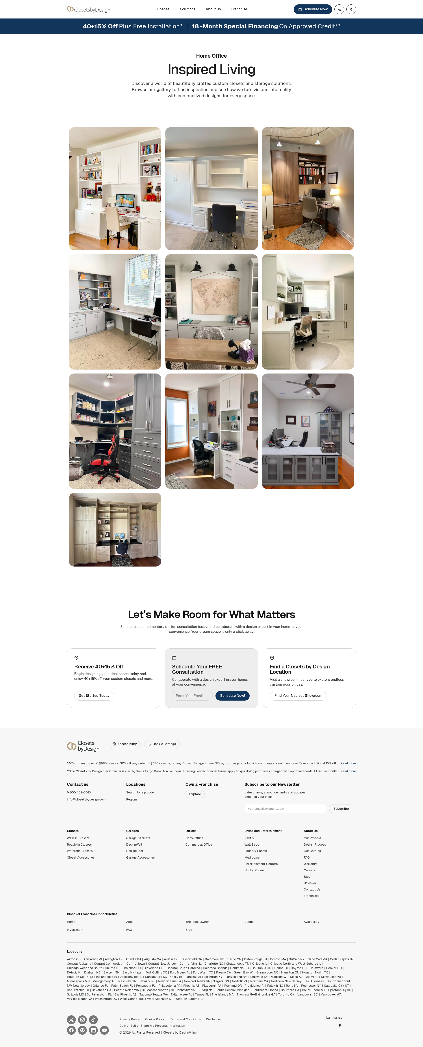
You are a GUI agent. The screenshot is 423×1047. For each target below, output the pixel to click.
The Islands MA (223, 994)
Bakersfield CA (191, 959)
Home (71, 922)
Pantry (249, 838)
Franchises (311, 896)
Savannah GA (101, 990)
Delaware (316, 968)
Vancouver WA (331, 994)
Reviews (310, 883)
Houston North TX (315, 972)
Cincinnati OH (131, 968)
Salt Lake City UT (336, 985)
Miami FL (311, 977)
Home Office (194, 838)
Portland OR (233, 985)
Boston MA (278, 959)
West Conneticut (132, 999)
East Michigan (132, 972)
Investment (75, 929)
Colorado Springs (215, 968)
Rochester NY (311, 985)
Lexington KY (213, 977)
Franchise (239, 9)
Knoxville (176, 977)
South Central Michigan (232, 990)
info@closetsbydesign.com (86, 799)
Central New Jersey (162, 963)
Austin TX (171, 959)
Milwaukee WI (331, 977)
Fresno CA (223, 972)
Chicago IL (259, 963)
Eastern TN (111, 972)
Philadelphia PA (169, 985)
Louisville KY (259, 977)
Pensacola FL (146, 985)
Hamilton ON (290, 972)
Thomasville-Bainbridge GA (256, 994)
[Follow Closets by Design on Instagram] (82, 1019)
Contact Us (312, 889)
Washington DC (106, 999)
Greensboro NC (267, 972)
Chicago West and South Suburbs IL (93, 968)
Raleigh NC (275, 985)
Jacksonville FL (131, 977)
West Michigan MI (160, 999)
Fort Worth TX (203, 972)
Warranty (310, 864)
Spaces (163, 9)
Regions (131, 799)
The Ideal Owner (197, 922)
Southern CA (290, 990)
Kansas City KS (156, 977)
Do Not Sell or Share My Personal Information (152, 1025)
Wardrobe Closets (80, 851)
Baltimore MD (214, 959)
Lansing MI (193, 977)
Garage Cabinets (138, 838)
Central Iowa (135, 963)
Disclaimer (213, 1019)
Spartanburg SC (339, 990)
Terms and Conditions (185, 1019)
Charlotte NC (213, 963)
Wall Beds (252, 844)
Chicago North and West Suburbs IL (295, 963)
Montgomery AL (104, 981)
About (130, 922)
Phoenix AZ (191, 985)
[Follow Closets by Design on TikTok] (93, 1019)
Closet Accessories (81, 857)
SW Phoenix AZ (125, 994)
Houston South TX (80, 977)
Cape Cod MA (317, 959)
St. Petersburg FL (99, 994)
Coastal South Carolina (183, 968)
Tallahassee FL (181, 994)
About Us (213, 9)
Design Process (315, 844)
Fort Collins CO (156, 972)
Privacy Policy (129, 1019)
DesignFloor (134, 851)
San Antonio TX (78, 990)
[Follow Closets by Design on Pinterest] (82, 1030)
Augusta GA (152, 959)
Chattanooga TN (237, 963)
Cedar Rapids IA (341, 959)
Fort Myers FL (180, 972)
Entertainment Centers (261, 864)
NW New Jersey (78, 985)
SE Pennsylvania (183, 990)
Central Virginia (191, 963)
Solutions (187, 9)
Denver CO (334, 968)
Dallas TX (281, 968)
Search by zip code (140, 792)
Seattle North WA (126, 990)
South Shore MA (313, 990)
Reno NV (292, 985)
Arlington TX (113, 959)
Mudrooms (252, 857)
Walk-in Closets (78, 838)
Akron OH (74, 959)
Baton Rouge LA (255, 959)
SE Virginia (205, 990)
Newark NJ (147, 981)
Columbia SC (239, 968)
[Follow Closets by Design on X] (71, 1019)
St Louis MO (75, 994)
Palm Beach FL (122, 985)
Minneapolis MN (78, 981)
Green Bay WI (244, 972)
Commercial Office (199, 844)
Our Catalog (312, 851)
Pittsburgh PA (211, 985)
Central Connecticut (109, 963)
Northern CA (259, 981)
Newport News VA (197, 981)
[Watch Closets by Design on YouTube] (104, 1030)
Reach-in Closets (79, 844)
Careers (309, 870)
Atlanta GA (133, 959)
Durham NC (92, 972)
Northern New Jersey (286, 981)
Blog (307, 876)
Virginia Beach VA (79, 999)
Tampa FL (202, 994)
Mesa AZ (296, 977)
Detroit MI (74, 972)
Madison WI (279, 977)
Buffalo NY (296, 959)
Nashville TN (127, 981)
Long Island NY (236, 977)
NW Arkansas (314, 981)
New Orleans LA (169, 981)
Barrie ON (234, 959)
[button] (115, 188)
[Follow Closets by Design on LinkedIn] (93, 1030)
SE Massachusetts (155, 990)
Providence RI (254, 985)
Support (250, 922)
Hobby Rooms (254, 870)
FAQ (307, 857)
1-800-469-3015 (79, 792)
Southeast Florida (265, 990)
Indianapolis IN (106, 977)
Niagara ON (221, 981)
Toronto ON (286, 994)
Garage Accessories (140, 857)
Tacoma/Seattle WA (153, 994)
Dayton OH (299, 968)
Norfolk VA (239, 981)
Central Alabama (79, 963)
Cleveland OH (153, 968)
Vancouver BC (307, 994)
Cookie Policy (155, 1019)
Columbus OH (261, 968)
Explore (195, 794)
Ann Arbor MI (92, 959)
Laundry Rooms (256, 851)
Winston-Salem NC (189, 999)
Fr (340, 1025)
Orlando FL (100, 985)
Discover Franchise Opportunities (92, 914)
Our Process (312, 838)
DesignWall (134, 844)
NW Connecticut (338, 981)
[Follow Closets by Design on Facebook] (71, 1030)
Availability (311, 922)
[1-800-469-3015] (339, 9)
